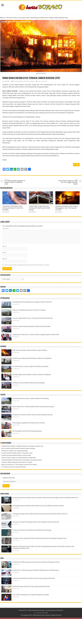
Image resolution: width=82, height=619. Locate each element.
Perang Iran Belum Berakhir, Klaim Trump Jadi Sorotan (16, 453)
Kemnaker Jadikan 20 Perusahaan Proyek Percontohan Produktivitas (31, 374)
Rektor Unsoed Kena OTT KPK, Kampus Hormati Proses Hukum (19, 464)
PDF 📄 (76, 164)
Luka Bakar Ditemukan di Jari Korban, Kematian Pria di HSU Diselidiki (12, 208)
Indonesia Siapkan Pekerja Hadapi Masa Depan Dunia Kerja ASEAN (31, 326)
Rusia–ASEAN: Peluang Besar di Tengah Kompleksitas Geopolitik (30, 594)
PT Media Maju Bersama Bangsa (35, 610)
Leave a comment (42, 81)
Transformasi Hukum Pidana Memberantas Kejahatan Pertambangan (32, 530)
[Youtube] (43, 613)
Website (4, 258)
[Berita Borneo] (41, 7)
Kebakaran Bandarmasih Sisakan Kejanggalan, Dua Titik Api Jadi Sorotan (66, 208)
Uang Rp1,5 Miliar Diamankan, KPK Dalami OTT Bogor (16, 462)
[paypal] (47, 613)
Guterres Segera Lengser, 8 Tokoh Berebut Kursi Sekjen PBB (18, 457)
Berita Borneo (6, 443)
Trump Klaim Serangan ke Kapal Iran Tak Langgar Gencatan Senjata (68, 182)
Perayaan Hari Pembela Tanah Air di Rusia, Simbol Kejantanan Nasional (32, 414)
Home (3, 17)
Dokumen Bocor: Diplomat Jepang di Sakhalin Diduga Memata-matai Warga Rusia (35, 570)
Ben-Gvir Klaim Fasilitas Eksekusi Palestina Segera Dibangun (18, 448)
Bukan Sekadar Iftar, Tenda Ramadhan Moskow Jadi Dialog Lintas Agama (33, 406)
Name (4, 246)
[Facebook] (37, 613)
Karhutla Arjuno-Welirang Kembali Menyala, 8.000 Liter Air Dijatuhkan (32, 358)
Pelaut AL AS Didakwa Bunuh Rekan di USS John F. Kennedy (29, 310)
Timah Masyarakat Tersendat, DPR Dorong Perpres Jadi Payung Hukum (21, 460)
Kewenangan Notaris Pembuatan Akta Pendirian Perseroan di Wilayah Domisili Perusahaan (38, 505)
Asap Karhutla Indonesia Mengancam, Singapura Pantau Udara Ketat (32, 302)
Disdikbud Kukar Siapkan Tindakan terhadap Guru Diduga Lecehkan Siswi (22, 446)
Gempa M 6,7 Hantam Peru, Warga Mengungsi (14, 450)
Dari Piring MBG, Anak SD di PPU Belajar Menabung (27, 431)
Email (4, 252)
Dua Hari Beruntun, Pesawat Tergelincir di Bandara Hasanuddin (30, 366)
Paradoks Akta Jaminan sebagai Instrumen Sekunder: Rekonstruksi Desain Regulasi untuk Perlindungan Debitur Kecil (45, 497)
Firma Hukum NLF (58, 610)
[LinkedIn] (41, 613)
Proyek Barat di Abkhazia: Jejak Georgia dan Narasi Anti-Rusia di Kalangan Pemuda (35, 562)
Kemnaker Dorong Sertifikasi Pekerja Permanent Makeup (28, 383)
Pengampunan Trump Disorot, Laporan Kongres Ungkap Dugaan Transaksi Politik (35, 334)
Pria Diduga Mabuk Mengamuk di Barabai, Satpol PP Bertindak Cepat (14, 182)
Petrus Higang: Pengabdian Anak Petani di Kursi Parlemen (28, 423)
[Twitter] (39, 613)
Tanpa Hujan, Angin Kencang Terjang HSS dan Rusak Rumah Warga (39, 208)
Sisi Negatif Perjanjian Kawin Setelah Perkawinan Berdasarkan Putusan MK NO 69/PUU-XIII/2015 (39, 514)
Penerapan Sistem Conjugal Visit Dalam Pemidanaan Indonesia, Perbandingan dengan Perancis (39, 538)
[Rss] (35, 613)
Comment (5, 228)
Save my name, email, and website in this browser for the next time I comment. (26, 265)
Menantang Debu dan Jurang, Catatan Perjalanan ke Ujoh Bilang (30, 398)
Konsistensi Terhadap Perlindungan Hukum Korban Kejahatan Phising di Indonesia (35, 522)
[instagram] (45, 613)
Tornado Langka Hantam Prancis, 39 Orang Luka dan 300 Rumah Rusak (32, 318)
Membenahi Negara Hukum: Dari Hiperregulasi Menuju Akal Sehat (31, 586)
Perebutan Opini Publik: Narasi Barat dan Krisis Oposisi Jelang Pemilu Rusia (33, 578)
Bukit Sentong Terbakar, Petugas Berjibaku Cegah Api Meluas (29, 350)
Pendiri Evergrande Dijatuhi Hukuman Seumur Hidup (16, 455)
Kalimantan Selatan (11, 17)
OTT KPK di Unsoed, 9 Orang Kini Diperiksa (13, 467)
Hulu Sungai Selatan (24, 17)
